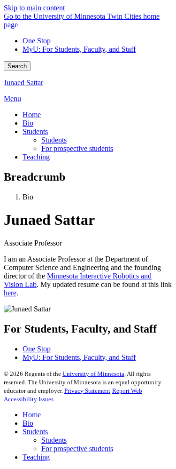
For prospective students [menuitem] (77, 148)
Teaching (36, 457)
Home (32, 415)
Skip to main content (34, 8)
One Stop (37, 41)
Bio (28, 423)
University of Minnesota (93, 373)
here (10, 293)
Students (35, 432)
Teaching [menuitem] (36, 157)
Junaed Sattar (23, 83)
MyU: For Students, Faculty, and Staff (79, 49)
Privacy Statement (87, 390)
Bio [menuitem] (28, 123)
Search (17, 66)
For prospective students (77, 449)
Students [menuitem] (35, 131)
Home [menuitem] (32, 115)
